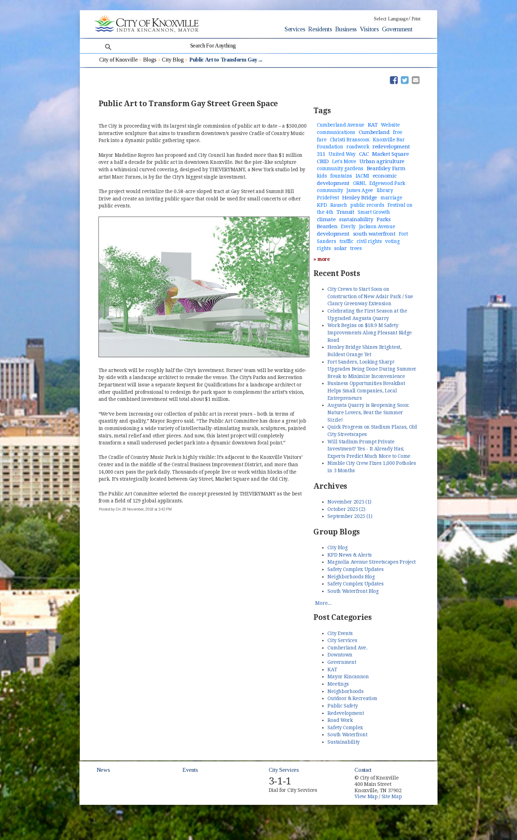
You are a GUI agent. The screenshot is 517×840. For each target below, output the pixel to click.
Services (295, 29)
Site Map (392, 796)
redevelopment (391, 146)
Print (415, 18)
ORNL (359, 183)
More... (323, 603)
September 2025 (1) (349, 516)
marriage (391, 197)
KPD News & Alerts (349, 555)
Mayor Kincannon (348, 676)
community (330, 190)
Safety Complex (345, 727)
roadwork (357, 146)
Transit (346, 212)
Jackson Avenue (377, 226)
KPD (322, 205)
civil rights (369, 241)
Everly (348, 226)
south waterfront (374, 234)
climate (326, 219)
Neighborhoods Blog (351, 576)
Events (190, 770)
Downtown (339, 655)
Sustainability (343, 742)
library (385, 190)
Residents (320, 29)
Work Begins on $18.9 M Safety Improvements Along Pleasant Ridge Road (369, 332)
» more (321, 259)
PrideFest (328, 197)
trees (356, 248)
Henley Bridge (359, 197)
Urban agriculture (381, 161)
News (103, 770)
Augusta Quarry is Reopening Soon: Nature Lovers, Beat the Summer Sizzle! (368, 412)
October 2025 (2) (346, 509)
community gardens (340, 168)
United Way (342, 154)
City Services (342, 640)
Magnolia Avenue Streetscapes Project (371, 562)
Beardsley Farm (386, 168)
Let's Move (344, 161)
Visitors (369, 29)
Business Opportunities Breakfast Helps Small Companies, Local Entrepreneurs (366, 390)
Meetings (338, 684)
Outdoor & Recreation (352, 698)
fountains (341, 176)
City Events (339, 633)
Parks (383, 219)
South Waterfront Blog (352, 591)
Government (397, 29)
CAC (364, 154)
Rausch (338, 205)
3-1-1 (280, 781)
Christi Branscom (350, 139)
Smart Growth (374, 212)
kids (322, 176)
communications (336, 132)
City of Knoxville (118, 60)
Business (346, 29)
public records (367, 205)
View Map (366, 796)
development (333, 234)
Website (390, 125)
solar (340, 248)
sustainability (356, 219)
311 (321, 154)
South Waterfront (347, 734)
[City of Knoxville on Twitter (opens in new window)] (418, 782)
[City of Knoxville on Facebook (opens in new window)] (418, 774)
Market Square (390, 154)
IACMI (362, 176)
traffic (346, 241)
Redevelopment (345, 713)
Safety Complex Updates (355, 569)
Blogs (150, 60)
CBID (322, 161)
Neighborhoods (345, 691)
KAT (373, 125)
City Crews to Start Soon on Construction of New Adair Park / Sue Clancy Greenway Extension (370, 296)
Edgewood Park (387, 183)
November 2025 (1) (349, 502)
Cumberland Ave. (347, 647)
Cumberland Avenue (340, 125)
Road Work (339, 720)
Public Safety (342, 705)
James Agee (359, 190)
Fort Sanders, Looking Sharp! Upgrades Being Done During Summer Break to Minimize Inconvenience (371, 369)
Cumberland (374, 132)
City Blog (173, 60)
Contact (363, 770)
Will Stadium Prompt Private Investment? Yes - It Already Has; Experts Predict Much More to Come (368, 449)
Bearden (327, 226)
